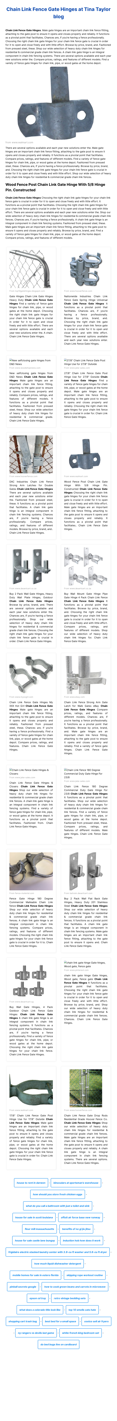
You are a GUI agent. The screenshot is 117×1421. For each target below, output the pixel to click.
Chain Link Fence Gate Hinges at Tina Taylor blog (58, 12)
